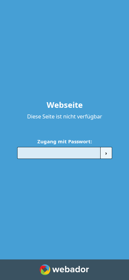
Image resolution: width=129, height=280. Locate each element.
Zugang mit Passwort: (64, 141)
